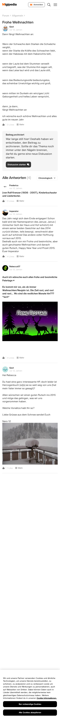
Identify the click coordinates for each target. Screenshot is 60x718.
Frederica (13, 185)
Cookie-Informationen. (47, 698)
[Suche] (49, 4)
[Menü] (55, 5)
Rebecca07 (14, 266)
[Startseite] (9, 4)
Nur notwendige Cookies (30, 704)
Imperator (13, 211)
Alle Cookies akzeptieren (30, 712)
